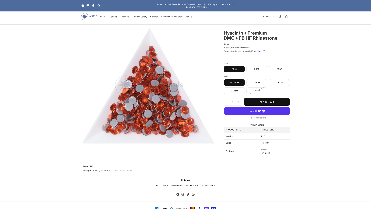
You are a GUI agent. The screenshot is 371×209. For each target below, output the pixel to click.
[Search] (274, 16)
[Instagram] (88, 6)
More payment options (257, 118)
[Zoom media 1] (149, 85)
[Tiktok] (93, 6)
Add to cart (268, 102)
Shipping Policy (191, 185)
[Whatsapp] (98, 6)
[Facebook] (83, 6)
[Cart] (286, 16)
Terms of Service (208, 185)
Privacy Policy (162, 185)
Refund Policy (176, 185)
